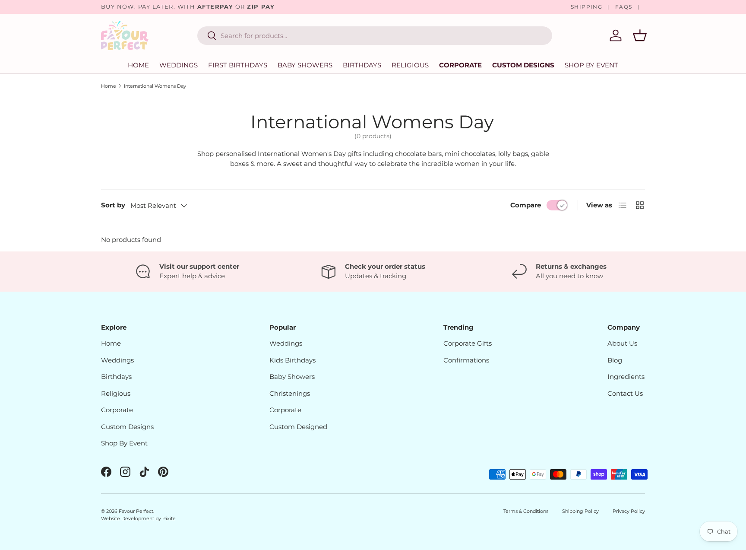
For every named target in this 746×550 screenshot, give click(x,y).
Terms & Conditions (525, 511)
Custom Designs (523, 65)
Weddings (178, 65)
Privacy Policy (629, 511)
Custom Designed (298, 427)
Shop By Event (124, 443)
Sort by (113, 205)
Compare (525, 205)
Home (138, 65)
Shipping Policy (580, 511)
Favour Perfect (136, 511)
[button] (639, 35)
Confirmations (466, 360)
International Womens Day (155, 86)
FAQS (623, 6)
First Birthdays (237, 65)
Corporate (460, 65)
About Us (622, 343)
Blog (614, 360)
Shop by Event (591, 65)
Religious (410, 65)
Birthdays (362, 65)
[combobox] (374, 35)
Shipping (587, 6)
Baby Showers (305, 65)
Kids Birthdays (292, 360)
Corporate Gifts (467, 343)
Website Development (128, 518)
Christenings (289, 393)
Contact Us (625, 393)
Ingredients (626, 376)
